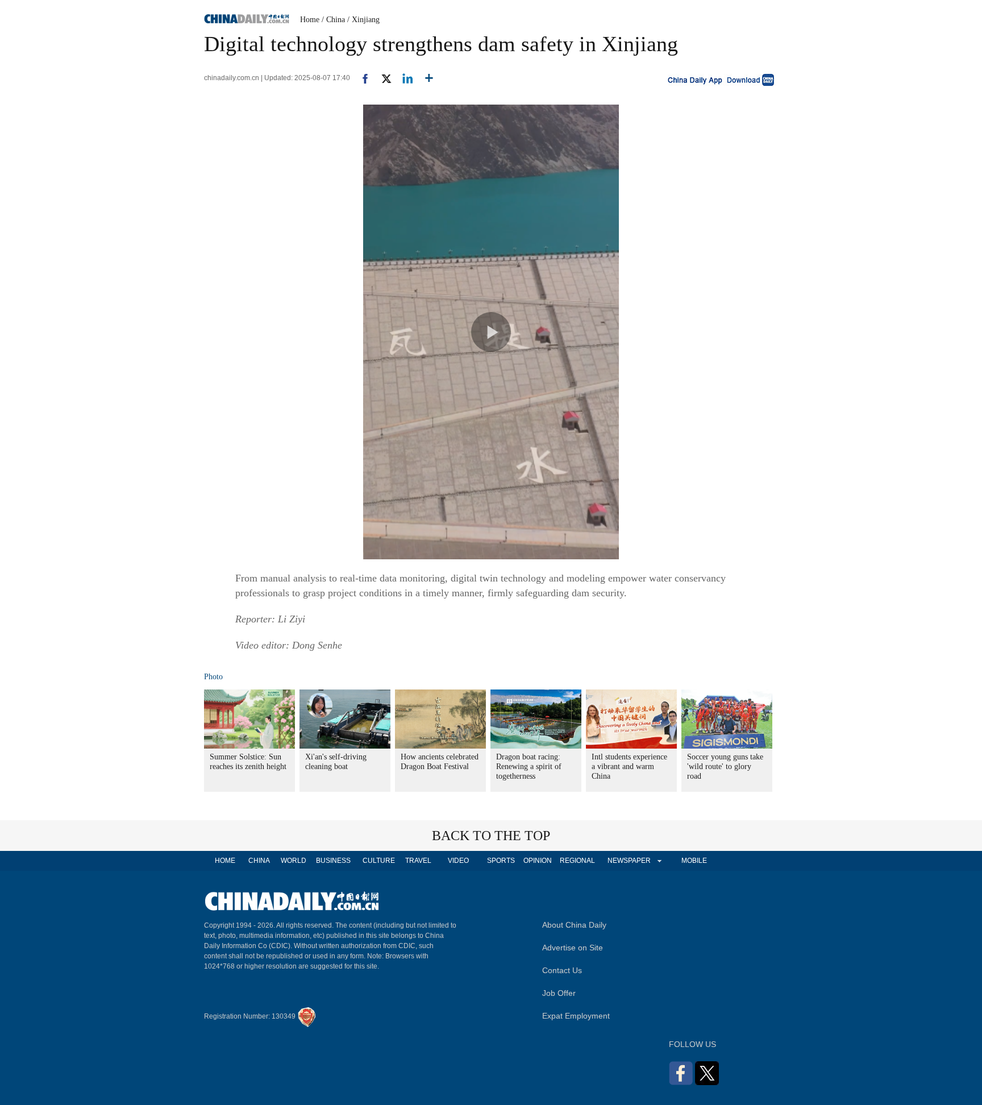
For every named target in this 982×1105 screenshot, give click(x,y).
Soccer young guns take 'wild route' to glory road (725, 766)
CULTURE (379, 861)
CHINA (259, 861)
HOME (225, 861)
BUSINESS (333, 861)
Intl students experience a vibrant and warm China (629, 766)
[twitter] (382, 78)
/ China (333, 19)
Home (309, 19)
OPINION (537, 861)
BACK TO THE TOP (491, 835)
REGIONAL (577, 861)
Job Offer (559, 993)
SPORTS (501, 861)
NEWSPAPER (628, 861)
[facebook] (361, 78)
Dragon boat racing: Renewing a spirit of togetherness (528, 766)
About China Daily (574, 924)
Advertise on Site (572, 947)
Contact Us (562, 970)
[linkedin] (403, 78)
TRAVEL (418, 861)
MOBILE (694, 861)
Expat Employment (576, 1015)
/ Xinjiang (363, 19)
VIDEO (458, 861)
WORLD (293, 861)
